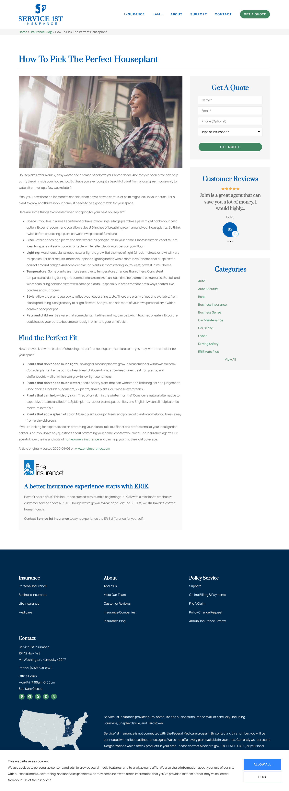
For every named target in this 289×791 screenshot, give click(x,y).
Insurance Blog (41, 32)
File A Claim (197, 603)
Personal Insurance (33, 586)
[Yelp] (38, 697)
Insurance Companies (119, 612)
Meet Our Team (115, 594)
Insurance (134, 14)
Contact (223, 14)
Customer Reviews (117, 603)
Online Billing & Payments (207, 594)
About (176, 14)
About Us (110, 586)
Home (23, 32)
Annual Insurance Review (207, 621)
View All (230, 359)
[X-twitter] (54, 697)
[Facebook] (30, 697)
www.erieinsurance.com (92, 448)
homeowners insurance (82, 439)
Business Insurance (33, 594)
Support (198, 14)
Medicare (25, 612)
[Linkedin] (46, 697)
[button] (228, 241)
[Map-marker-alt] (22, 697)
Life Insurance (29, 603)
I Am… (158, 14)
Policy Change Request (205, 612)
